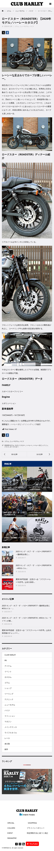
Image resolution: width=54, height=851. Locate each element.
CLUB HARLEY (10, 655)
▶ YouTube (32, 843)
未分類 (7, 744)
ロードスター (14, 447)
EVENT (10, 833)
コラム (16, 26)
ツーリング (9, 694)
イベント (8, 671)
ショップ (8, 688)
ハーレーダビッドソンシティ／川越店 (26, 424)
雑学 (6, 749)
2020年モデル (9, 445)
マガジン (8, 721)
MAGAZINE (12, 838)
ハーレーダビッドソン (40, 445)
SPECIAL (10, 823)
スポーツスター (20, 445)
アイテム (8, 666)
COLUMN (11, 828)
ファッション (10, 716)
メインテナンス (11, 727)
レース (7, 738)
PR (6, 660)
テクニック (9, 699)
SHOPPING (32, 823)
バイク (31, 26)
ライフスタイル (11, 732)
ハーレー (29, 445)
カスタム (8, 677)
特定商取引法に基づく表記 (37, 833)
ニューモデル (24, 26)
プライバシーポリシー (35, 828)
